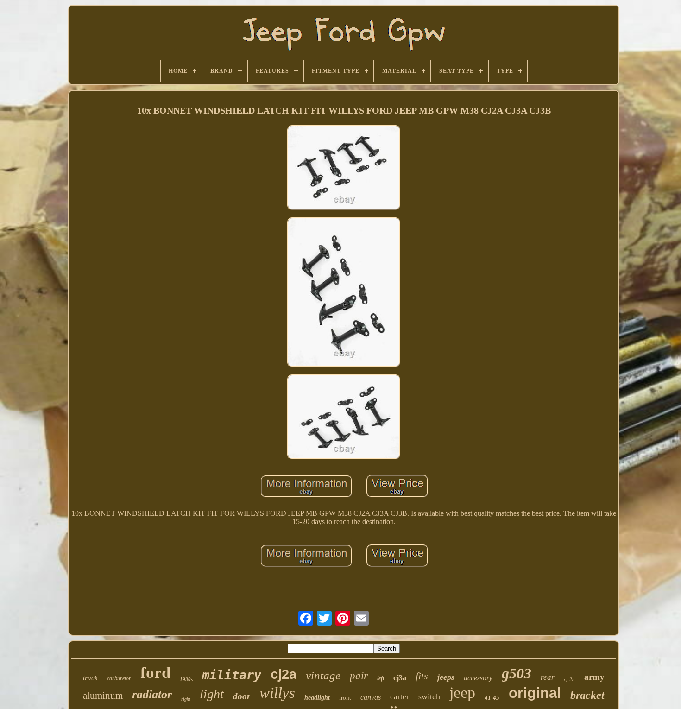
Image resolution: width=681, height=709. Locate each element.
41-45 (492, 697)
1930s (186, 679)
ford (155, 673)
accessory (478, 678)
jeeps (445, 677)
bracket (587, 695)
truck (90, 678)
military (231, 675)
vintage (323, 675)
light (212, 694)
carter (399, 696)
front (345, 697)
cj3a (399, 678)
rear (548, 677)
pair (359, 676)
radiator (152, 694)
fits (422, 676)
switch (429, 696)
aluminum (103, 695)
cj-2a (569, 679)
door (241, 696)
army (594, 677)
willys (277, 692)
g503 (516, 673)
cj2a (283, 674)
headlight (317, 697)
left (380, 678)
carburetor (119, 678)
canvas (370, 697)
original (535, 693)
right (185, 699)
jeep (462, 692)
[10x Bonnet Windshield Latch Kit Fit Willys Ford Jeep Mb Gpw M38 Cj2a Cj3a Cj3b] (343, 168)
